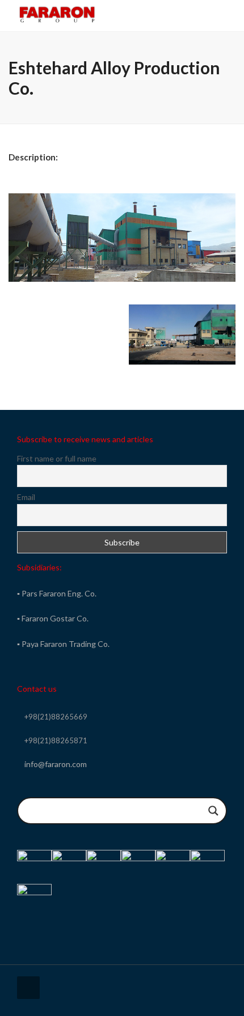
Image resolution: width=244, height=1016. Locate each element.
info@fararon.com (55, 764)
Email (26, 497)
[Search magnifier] (213, 811)
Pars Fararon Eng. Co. (59, 593)
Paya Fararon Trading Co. (66, 644)
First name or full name (56, 458)
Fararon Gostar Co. (55, 618)
